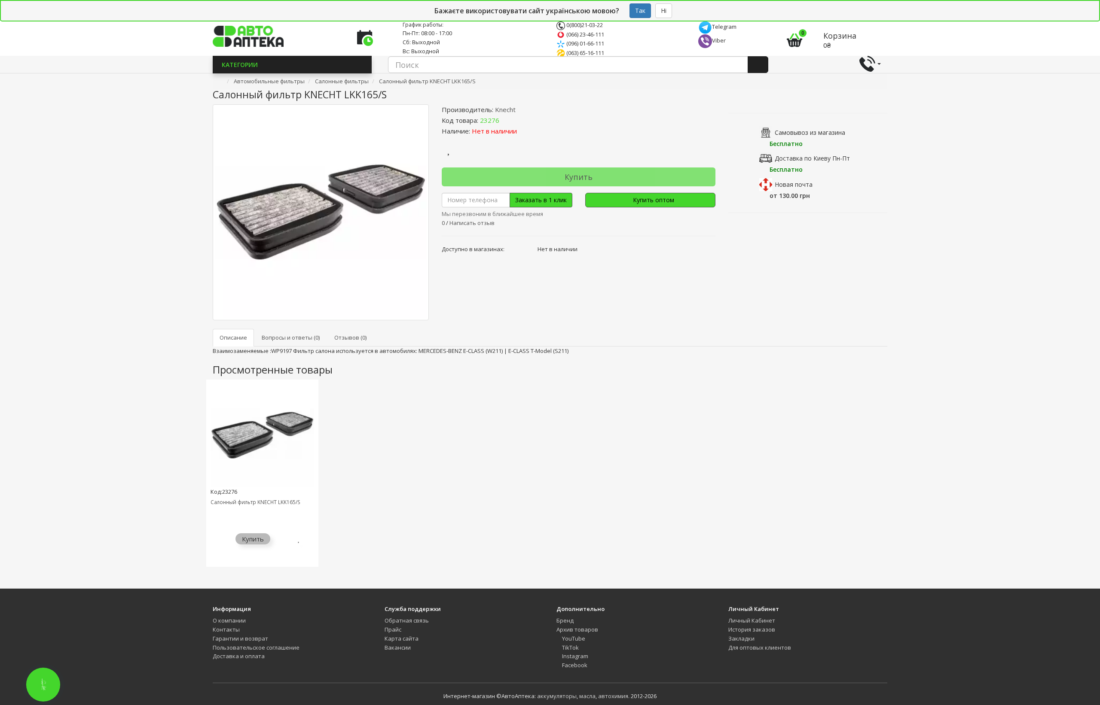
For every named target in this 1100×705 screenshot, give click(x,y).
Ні (663, 10)
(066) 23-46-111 (584, 34)
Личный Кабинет (751, 620)
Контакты (226, 629)
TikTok (570, 647)
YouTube (573, 638)
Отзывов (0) (350, 337)
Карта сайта (402, 638)
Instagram (574, 656)
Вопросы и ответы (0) (291, 337)
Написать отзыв (472, 223)
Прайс (393, 629)
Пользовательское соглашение (256, 647)
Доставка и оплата (239, 656)
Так (640, 10)
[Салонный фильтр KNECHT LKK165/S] (321, 212)
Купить (579, 177)
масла (587, 696)
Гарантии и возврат (240, 638)
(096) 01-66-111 (584, 43)
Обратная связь (407, 620)
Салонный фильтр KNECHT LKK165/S (255, 501)
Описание (233, 337)
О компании (229, 620)
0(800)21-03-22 (584, 25)
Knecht (505, 109)
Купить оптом (652, 200)
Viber (719, 40)
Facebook (574, 665)
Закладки (741, 638)
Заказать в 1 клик (541, 200)
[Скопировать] (506, 120)
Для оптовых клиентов (759, 647)
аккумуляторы (557, 696)
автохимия (613, 696)
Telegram (724, 26)
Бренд (565, 620)
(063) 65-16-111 (584, 53)
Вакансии (398, 647)
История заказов (751, 629)
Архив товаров (577, 629)
